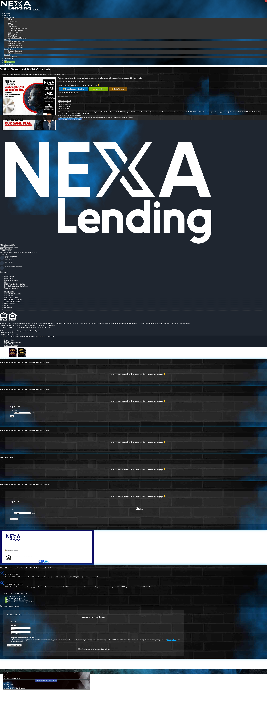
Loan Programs (9, 276)
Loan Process (8, 278)
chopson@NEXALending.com (13, 266)
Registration (8, 307)
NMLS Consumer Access (12, 294)
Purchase (43, 74)
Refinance (50, 74)
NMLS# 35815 (9, 296)
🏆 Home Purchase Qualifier (73, 89)
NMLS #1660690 (6, 249)
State (15, 411)
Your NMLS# (16, 634)
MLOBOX (50, 336)
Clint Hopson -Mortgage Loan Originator (23, 336)
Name (13, 622)
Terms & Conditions (11, 288)
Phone (13, 630)
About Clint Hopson (11, 298)
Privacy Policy (9, 292)
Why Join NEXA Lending (13, 300)
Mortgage (17, 74)
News (23, 74)
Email (13, 626)
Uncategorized (59, 74)
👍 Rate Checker (118, 89)
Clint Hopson (73, 92)
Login (6, 305)
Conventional (4, 74)
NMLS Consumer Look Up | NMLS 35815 (22, 556)
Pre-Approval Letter (32, 74)
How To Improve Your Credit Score (16, 286)
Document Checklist (11, 280)
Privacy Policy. (172, 640)
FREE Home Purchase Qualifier (14, 284)
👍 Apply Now (98, 89)
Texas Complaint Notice (12, 301)
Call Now (36, 10)
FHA (11, 74)
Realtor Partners (9, 303)
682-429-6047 (9, 262)
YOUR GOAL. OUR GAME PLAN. (25, 69)
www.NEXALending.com (9, 247)
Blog (5, 282)
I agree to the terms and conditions (22, 638)
